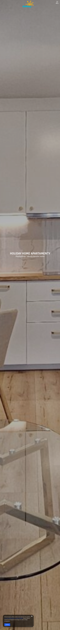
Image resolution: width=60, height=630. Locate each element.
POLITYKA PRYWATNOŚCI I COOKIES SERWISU (13, 618)
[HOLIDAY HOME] (30, 4)
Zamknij (7, 624)
